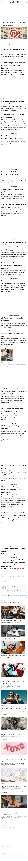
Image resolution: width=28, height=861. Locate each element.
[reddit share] (18, 568)
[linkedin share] (12, 568)
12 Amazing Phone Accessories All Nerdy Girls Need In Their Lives (11, 621)
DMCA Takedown (5, 821)
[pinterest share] (10, 568)
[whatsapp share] (15, 568)
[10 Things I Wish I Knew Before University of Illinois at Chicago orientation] (14, 775)
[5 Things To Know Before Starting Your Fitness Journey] (14, 801)
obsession (9, 576)
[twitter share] (5, 568)
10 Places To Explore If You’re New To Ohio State (13, 709)
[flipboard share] (23, 568)
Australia (4, 849)
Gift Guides (3, 678)
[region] (14, 87)
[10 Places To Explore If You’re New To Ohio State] (14, 697)
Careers (3, 823)
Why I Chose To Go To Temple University (13, 735)
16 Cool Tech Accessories (8, 639)
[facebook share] (2, 568)
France (3, 853)
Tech (2, 19)
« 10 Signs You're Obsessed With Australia (10, 602)
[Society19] (14, 2)
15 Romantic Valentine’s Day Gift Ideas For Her (13, 760)
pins (13, 576)
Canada (3, 851)
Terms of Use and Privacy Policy (8, 827)
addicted (3, 576)
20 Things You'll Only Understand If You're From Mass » (14, 596)
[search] (26, 2)
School (3, 705)
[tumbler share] (20, 568)
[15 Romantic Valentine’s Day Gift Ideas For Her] (14, 748)
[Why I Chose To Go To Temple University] (14, 723)
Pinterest (18, 576)
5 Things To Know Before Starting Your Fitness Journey (12, 813)
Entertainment (5, 362)
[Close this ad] (27, 853)
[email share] (7, 568)
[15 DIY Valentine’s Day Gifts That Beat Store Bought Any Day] (14, 670)
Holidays (3, 756)
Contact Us (4, 825)
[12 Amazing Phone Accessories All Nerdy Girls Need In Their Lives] (13, 612)
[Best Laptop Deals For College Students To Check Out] (13, 647)
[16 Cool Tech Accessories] (13, 631)
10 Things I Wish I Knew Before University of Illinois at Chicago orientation (13, 787)
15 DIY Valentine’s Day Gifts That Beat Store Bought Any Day (13, 682)
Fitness (3, 809)
